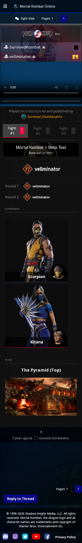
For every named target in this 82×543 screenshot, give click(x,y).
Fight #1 (15, 130)
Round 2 (12, 197)
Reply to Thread (20, 498)
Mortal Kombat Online (37, 6)
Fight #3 (67, 131)
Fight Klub (27, 18)
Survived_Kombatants (54, 438)
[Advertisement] (41, 464)
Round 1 (12, 186)
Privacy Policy (65, 537)
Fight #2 (41, 131)
